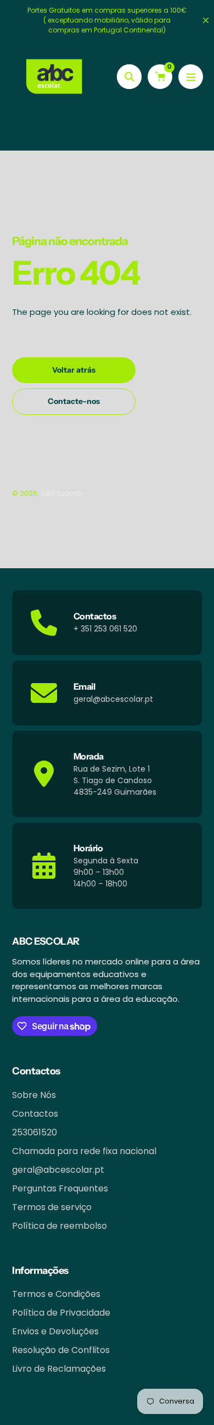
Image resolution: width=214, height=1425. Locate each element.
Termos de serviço (52, 1207)
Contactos (35, 1113)
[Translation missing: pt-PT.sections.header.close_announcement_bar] (205, 20)
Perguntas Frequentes (60, 1188)
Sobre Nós (34, 1095)
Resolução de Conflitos (61, 1350)
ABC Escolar (62, 493)
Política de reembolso (59, 1225)
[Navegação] (190, 76)
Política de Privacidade (61, 1312)
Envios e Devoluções (55, 1331)
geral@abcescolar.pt (58, 1169)
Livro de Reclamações (59, 1368)
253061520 (34, 1132)
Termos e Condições (56, 1294)
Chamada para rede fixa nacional (84, 1151)
